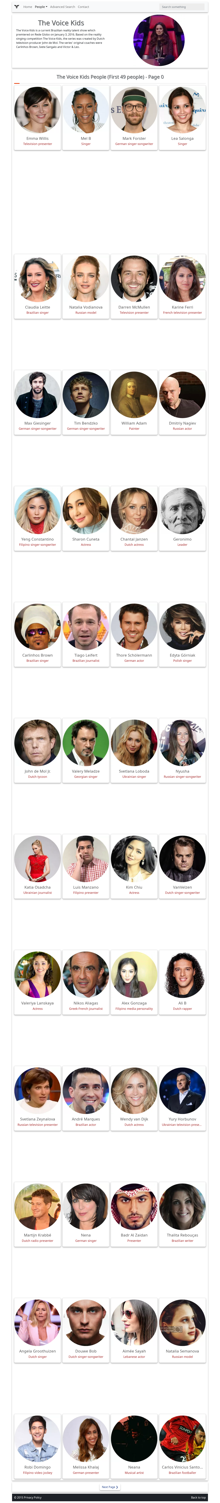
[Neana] (134, 1438)
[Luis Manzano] (86, 859)
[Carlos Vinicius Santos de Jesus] (182, 1438)
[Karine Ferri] (182, 278)
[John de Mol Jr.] (37, 743)
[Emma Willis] (37, 110)
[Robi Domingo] (37, 1438)
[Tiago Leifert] (86, 627)
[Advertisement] (110, 177)
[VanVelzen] (182, 859)
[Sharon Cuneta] (86, 510)
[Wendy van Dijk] (134, 1090)
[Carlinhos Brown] (37, 627)
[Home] (16, 7)
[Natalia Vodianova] (86, 278)
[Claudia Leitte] (37, 278)
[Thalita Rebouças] (182, 1206)
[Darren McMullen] (134, 278)
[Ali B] (182, 974)
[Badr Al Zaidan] (134, 1206)
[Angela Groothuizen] (37, 1322)
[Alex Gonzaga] (134, 974)
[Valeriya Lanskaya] (37, 974)
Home (27, 7)
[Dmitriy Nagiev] (182, 394)
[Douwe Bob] (86, 1322)
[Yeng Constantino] (37, 510)
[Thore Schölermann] (134, 627)
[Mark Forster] (134, 110)
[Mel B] (86, 110)
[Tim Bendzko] (86, 394)
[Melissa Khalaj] (86, 1438)
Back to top (198, 1497)
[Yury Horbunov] (182, 1090)
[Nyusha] (182, 743)
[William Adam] (134, 394)
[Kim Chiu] (134, 859)
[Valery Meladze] (86, 743)
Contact (83, 7)
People (40, 7)
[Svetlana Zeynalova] (37, 1090)
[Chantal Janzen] (134, 510)
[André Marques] (86, 1090)
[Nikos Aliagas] (86, 974)
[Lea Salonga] (182, 110)
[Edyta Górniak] (182, 627)
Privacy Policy (32, 1497)
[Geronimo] (182, 510)
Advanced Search (62, 7)
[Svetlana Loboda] (134, 743)
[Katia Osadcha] (37, 859)
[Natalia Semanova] (182, 1322)
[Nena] (86, 1206)
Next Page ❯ (110, 1487)
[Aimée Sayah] (134, 1322)
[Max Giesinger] (37, 394)
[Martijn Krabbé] (37, 1206)
